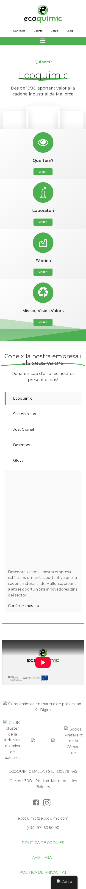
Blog (70, 30)
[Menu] (43, 41)
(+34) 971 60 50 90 (43, 828)
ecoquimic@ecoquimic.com (43, 818)
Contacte (19, 30)
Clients (37, 30)
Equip (54, 30)
